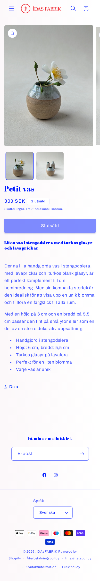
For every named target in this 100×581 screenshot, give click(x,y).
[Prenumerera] (82, 454)
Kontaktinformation (40, 567)
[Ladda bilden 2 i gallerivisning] (50, 166)
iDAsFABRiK (47, 551)
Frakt (30, 209)
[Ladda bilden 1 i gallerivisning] (19, 166)
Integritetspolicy (78, 558)
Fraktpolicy (71, 567)
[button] (11, 8)
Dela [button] (13, 386)
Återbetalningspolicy (43, 558)
